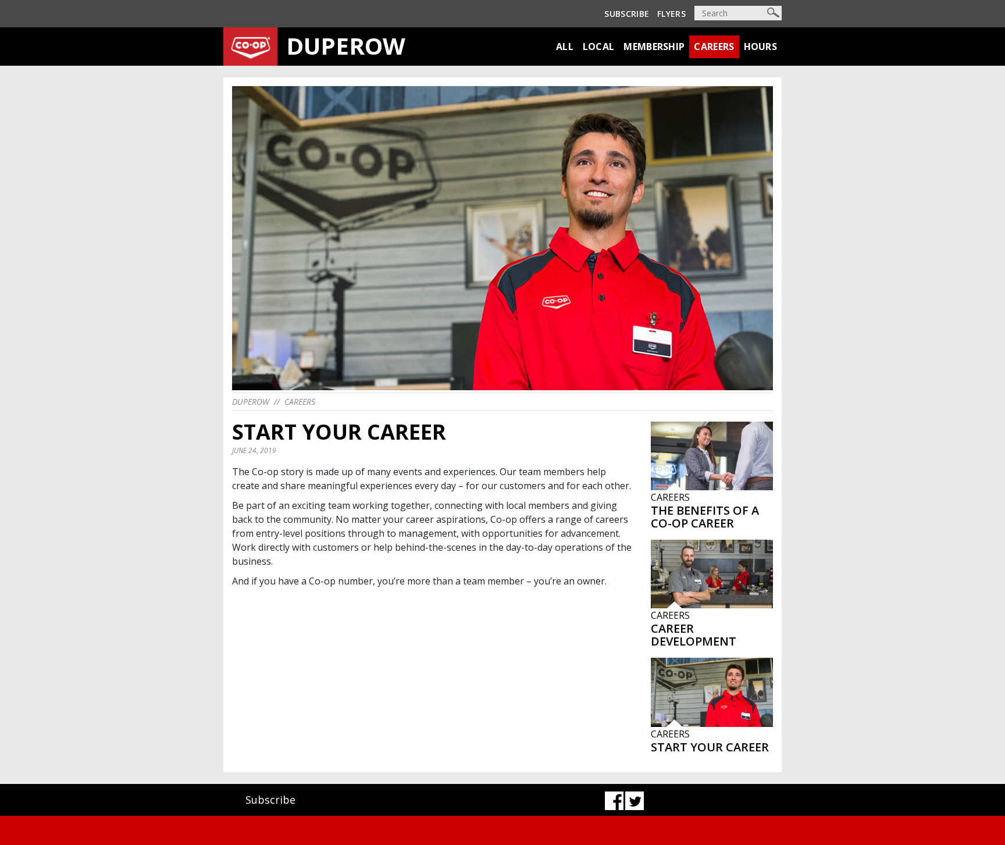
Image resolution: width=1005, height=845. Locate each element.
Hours (761, 46)
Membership (654, 46)
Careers (714, 46)
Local (599, 46)
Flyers (671, 13)
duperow (250, 401)
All (564, 46)
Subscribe (626, 13)
